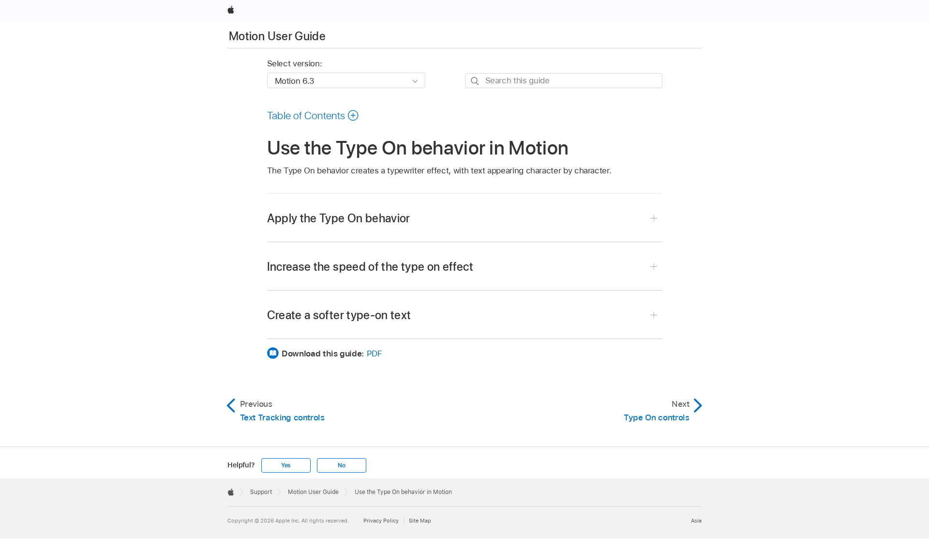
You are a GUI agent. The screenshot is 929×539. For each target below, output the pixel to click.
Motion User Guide (277, 36)
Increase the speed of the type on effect (370, 267)
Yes (286, 465)
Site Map (420, 520)
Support (261, 492)
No (341, 465)
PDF (374, 353)
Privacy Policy (381, 520)
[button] (313, 115)
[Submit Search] (475, 81)
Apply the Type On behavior (338, 218)
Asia (696, 520)
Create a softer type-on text (339, 315)
